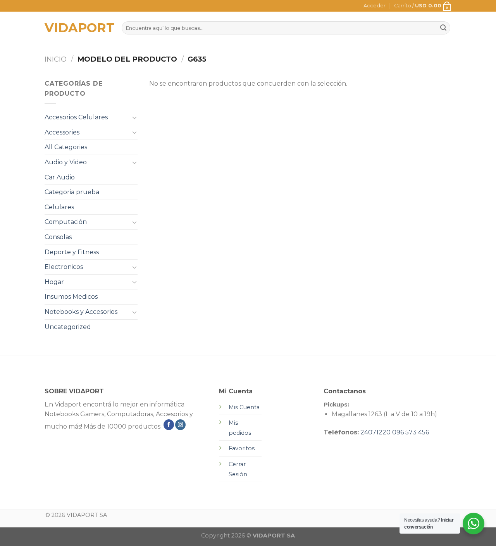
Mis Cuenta (244, 407)
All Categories (66, 147)
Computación (66, 222)
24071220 (375, 432)
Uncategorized (68, 327)
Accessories (62, 132)
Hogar (54, 282)
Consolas (58, 237)
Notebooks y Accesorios (81, 311)
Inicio (56, 59)
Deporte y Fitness (72, 252)
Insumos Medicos (71, 296)
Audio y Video (66, 162)
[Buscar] (443, 27)
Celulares (59, 207)
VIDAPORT (77, 28)
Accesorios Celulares (76, 117)
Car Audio (60, 177)
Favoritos (242, 448)
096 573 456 (410, 432)
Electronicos (64, 266)
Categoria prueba (72, 192)
